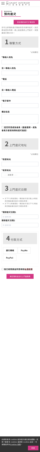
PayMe (24, 250)
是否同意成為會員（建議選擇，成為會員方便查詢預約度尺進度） (19, 129)
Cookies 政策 (15, 444)
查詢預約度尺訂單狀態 (26, 22)
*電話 (4, 79)
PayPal (9, 257)
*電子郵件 (6, 100)
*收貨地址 (6, 170)
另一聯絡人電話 (9, 90)
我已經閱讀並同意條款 (18, 269)
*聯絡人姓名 (7, 57)
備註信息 (6, 111)
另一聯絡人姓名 (9, 68)
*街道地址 (6, 159)
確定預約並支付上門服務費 (20, 276)
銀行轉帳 (10, 250)
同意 (33, 448)
